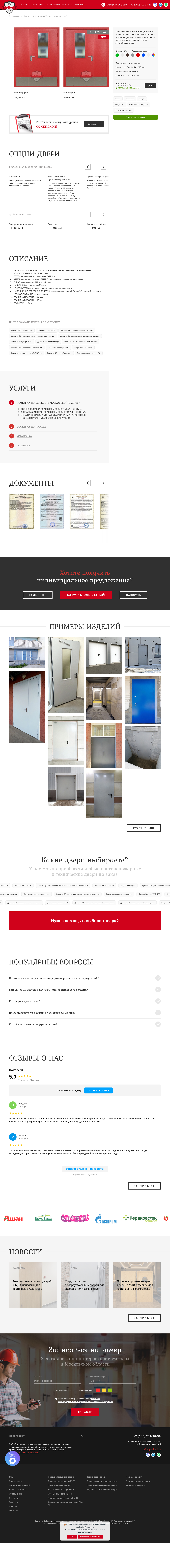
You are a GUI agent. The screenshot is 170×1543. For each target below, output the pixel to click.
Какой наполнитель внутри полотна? (33, 1024)
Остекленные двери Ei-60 (60, 1494)
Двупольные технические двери (102, 1490)
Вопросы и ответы (17, 1490)
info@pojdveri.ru (117, 4)
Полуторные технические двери (102, 1485)
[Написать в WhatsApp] (166, 5)
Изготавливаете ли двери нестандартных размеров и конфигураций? (54, 978)
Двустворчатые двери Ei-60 (61, 1490)
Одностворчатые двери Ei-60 (61, 1481)
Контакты (13, 1511)
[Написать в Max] (155, 5)
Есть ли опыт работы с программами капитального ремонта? (48, 990)
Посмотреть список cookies (90, 1537)
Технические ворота (135, 1485)
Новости (13, 1506)
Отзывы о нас (15, 1494)
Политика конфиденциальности (24, 1452)
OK (72, 1537)
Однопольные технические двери (102, 1481)
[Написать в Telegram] (161, 5)
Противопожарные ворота (138, 1481)
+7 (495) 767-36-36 (141, 4)
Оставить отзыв (98, 1090)
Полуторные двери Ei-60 (59, 1485)
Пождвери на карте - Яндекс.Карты (85, 1175)
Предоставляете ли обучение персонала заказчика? (42, 1013)
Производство (15, 1481)
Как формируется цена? (24, 1001)
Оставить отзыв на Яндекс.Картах (85, 1169)
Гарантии (13, 1502)
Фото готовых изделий (19, 1485)
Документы (14, 1498)
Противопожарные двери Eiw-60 (63, 1498)
